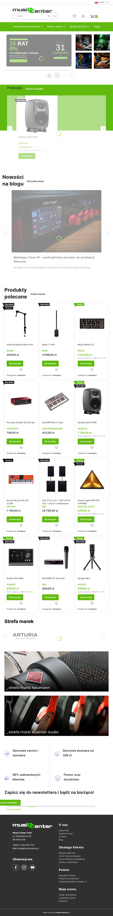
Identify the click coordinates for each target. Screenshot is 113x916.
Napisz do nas (66, 833)
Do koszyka (27, 156)
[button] (54, 16)
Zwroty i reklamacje (68, 862)
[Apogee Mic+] (92, 557)
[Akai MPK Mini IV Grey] (56, 401)
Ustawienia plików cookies (72, 881)
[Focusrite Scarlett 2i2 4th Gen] (21, 401)
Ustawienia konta (67, 898)
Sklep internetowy (55, 912)
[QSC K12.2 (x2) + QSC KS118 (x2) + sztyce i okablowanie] (56, 479)
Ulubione (63, 901)
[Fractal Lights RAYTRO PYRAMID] (92, 479)
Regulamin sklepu (67, 875)
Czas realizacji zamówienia (72, 859)
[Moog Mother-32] (92, 323)
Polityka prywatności (69, 878)
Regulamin (32, 806)
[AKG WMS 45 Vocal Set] (56, 557)
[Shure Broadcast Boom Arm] (21, 323)
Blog (61, 839)
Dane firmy (64, 830)
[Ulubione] (75, 16)
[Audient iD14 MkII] (21, 557)
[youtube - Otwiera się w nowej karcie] (32, 867)
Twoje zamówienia (67, 895)
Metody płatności (67, 853)
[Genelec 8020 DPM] (37, 116)
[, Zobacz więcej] (25, 636)
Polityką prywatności (13, 809)
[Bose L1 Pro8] (56, 323)
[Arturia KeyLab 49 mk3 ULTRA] (21, 479)
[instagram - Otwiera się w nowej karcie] (24, 867)
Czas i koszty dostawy (70, 856)
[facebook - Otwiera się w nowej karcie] (16, 867)
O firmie (62, 836)
